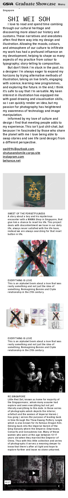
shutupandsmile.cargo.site (21, 153)
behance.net (12, 160)
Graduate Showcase (35, 3)
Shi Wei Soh (29, 18)
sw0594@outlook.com (18, 149)
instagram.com (13, 156)
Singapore (8, 10)
